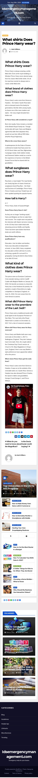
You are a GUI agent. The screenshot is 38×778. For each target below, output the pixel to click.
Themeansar (19, 771)
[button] (35, 23)
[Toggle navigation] (19, 23)
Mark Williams (15, 49)
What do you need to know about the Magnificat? (13, 443)
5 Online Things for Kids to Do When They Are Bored (19, 668)
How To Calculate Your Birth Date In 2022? (17, 648)
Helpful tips (17, 555)
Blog (15, 544)
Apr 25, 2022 (10, 672)
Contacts (6, 773)
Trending (5, 35)
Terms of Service (16, 773)
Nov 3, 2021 (8, 493)
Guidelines (5, 719)
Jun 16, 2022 (10, 632)
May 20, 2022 (10, 652)
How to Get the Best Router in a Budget (15, 627)
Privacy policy (28, 773)
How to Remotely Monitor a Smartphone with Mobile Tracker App (22, 518)
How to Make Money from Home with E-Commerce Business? (21, 506)
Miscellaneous (8, 483)
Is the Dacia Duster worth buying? (26, 443)
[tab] (11, 536)
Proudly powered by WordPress (13, 769)
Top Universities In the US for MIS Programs (18, 487)
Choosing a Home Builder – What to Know (18, 688)
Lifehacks (4, 728)
